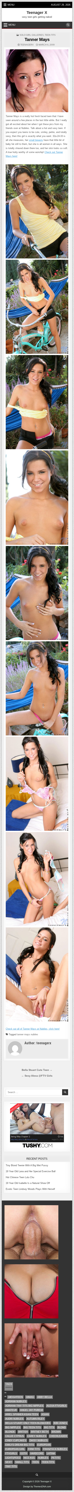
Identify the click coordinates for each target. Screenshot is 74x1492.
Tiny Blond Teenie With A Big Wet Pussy (27, 1165)
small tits (22, 1462)
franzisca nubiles (55, 1449)
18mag (30, 1397)
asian (45, 1414)
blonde (10, 1431)
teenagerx (27, 45)
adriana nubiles (15, 1401)
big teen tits (32, 1427)
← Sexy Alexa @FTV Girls (36, 1075)
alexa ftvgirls (56, 1405)
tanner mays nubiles (27, 1034)
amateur (11, 1410)
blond (62, 1427)
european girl (15, 1449)
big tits (49, 1427)
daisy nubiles (39, 1440)
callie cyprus (14, 1436)
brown (56, 1431)
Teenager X (37, 12)
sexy (8, 1462)
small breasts (36, 140)
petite (56, 1457)
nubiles (43, 1457)
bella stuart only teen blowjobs (27, 1423)
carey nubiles (36, 1436)
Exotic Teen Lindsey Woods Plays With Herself (30, 1189)
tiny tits (11, 1466)
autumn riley (35, 1418)
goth (23, 1453)
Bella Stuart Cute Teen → (37, 1070)
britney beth (39, 1431)
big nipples (12, 1427)
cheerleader (58, 1436)
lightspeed (12, 1457)
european (43, 1444)
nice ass (29, 1457)
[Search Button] (68, 25)
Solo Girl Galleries (32, 35)
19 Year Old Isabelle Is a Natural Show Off (28, 1183)
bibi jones (60, 1423)
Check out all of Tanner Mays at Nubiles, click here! (33, 1028)
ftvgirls (11, 1453)
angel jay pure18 (31, 1410)
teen (35, 1462)
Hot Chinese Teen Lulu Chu (20, 1177)
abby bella (44, 1397)
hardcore (36, 1453)
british (23, 1431)
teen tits (50, 35)
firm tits (34, 1449)
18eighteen (15, 1397)
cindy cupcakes (15, 1440)
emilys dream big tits (19, 1444)
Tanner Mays (37, 39)
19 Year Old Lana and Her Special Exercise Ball (31, 1171)
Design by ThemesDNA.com (37, 1486)
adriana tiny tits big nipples (24, 1405)
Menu (11, 4)
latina (51, 1453)
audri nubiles (14, 1418)
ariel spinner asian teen (21, 1414)
